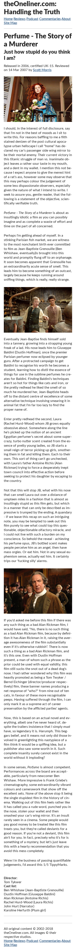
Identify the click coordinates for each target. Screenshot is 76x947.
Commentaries (50, 19)
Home (8, 19)
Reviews (20, 19)
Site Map (10, 23)
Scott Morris (42, 70)
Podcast (32, 19)
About (66, 19)
